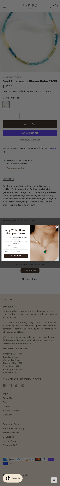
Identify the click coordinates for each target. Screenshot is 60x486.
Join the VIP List (16, 255)
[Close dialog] (56, 226)
